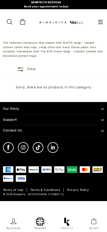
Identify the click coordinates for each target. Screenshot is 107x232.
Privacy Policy (78, 190)
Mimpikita (19, 194)
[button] (100, 22)
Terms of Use (13, 190)
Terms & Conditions (45, 190)
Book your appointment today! (46, 6)
